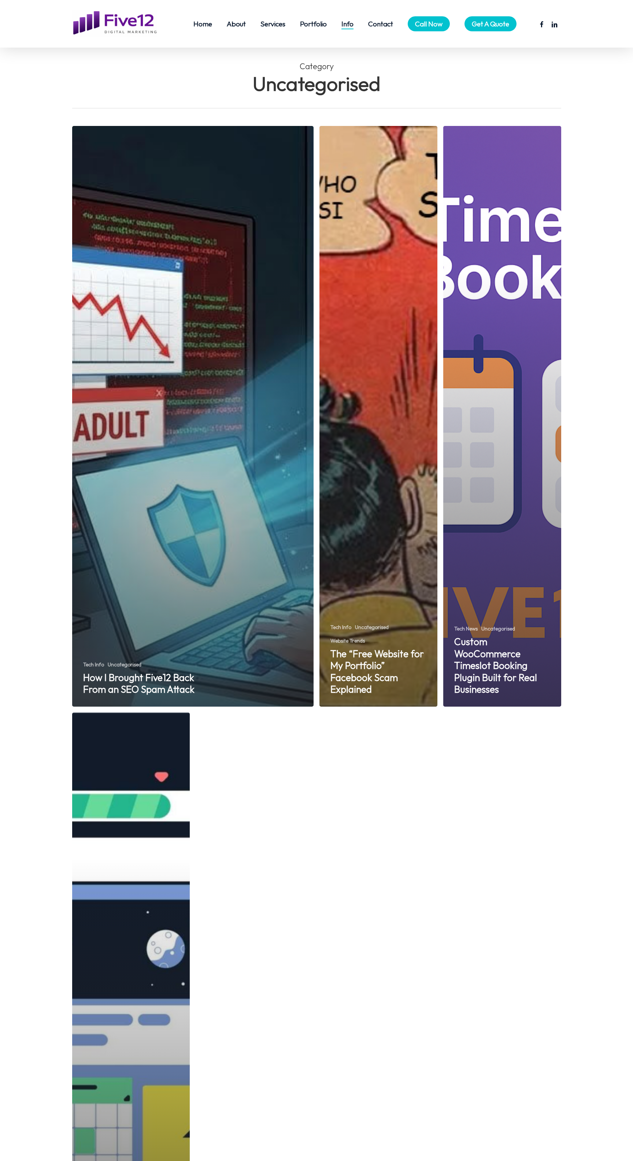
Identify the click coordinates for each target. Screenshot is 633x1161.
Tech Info (93, 664)
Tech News (466, 628)
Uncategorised (124, 664)
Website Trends (347, 640)
